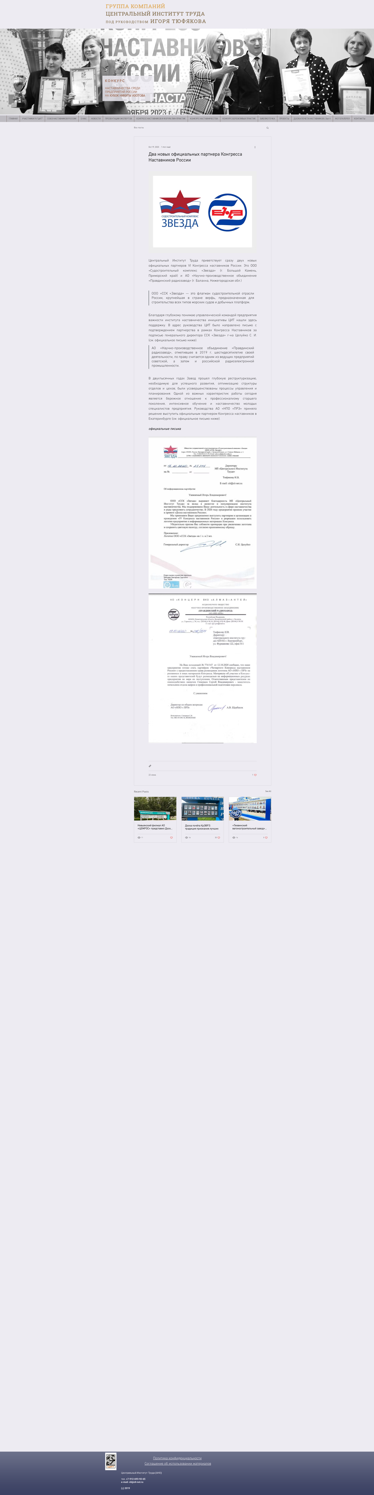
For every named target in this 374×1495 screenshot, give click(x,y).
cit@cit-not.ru (136, 1482)
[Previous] (13, 72)
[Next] (360, 72)
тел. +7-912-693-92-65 (133, 1479)
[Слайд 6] (188, 108)
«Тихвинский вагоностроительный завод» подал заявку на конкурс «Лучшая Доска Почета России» (248, 827)
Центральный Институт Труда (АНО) (141, 1472)
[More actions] (255, 147)
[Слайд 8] (193, 108)
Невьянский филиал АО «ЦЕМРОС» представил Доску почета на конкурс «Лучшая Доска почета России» (155, 827)
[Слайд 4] (183, 108)
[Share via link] (150, 766)
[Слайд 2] (186, 108)
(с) (122, 1488)
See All (268, 791)
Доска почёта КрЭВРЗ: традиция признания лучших (201, 827)
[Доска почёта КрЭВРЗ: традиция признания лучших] (203, 809)
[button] (267, 128)
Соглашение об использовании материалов (178, 1464)
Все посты (139, 127)
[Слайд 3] (190, 108)
